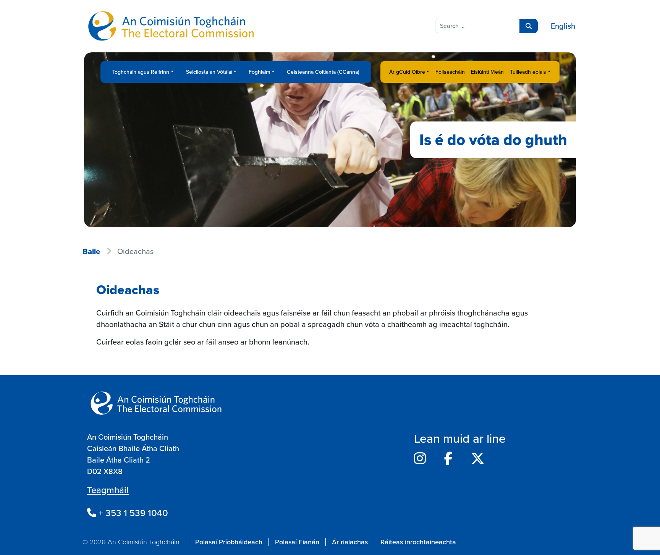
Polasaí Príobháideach (228, 542)
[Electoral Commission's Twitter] (477, 459)
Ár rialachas (350, 542)
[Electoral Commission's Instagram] (420, 459)
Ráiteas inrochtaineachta (418, 542)
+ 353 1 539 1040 (132, 513)
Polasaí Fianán (297, 542)
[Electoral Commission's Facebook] (448, 459)
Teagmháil (108, 490)
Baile (91, 251)
